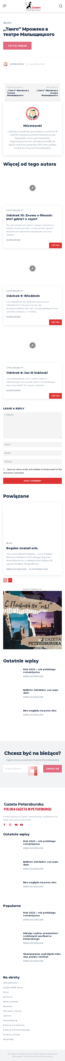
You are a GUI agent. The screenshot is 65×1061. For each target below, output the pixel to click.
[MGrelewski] (6, 64)
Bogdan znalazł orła (22, 548)
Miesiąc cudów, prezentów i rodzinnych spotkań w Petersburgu (40, 936)
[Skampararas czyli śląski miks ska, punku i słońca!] (12, 960)
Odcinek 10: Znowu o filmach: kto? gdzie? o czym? (29, 217)
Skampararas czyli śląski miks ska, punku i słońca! (42, 955)
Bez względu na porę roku (39, 710)
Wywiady (8, 1039)
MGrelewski (17, 64)
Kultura (7, 997)
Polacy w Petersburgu (16, 1030)
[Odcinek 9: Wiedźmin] (32, 268)
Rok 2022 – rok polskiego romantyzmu (39, 671)
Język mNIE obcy (13, 987)
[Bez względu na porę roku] (12, 717)
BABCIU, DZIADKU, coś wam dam (40, 691)
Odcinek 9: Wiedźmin (23, 296)
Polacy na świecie (14, 1025)
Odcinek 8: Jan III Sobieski (27, 373)
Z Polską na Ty (14, 210)
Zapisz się (52, 768)
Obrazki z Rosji (12, 1011)
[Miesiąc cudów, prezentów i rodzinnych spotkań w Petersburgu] (12, 940)
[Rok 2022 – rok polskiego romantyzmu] (12, 676)
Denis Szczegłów (16, 569)
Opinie (7, 1016)
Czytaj (55, 245)
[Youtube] (21, 824)
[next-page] (10, 580)
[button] (60, 6)
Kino (6, 992)
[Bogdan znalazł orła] (32, 520)
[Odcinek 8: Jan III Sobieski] (32, 345)
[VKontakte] (16, 824)
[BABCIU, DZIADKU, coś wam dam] (12, 696)
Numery (7, 1006)
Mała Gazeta (10, 1001)
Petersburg (10, 1020)
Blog (8, 23)
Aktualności (10, 983)
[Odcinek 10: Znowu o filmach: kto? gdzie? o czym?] (32, 188)
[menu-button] (4, 6)
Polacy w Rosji (11, 1034)
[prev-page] (5, 580)
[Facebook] (4, 824)
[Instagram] (10, 824)
